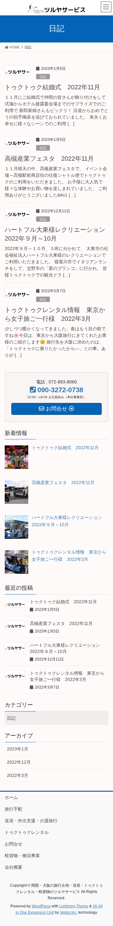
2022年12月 (19, 762)
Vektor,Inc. (68, 912)
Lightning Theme (73, 906)
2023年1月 (17, 748)
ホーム (11, 797)
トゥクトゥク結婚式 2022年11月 (52, 87)
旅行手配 (13, 809)
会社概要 (13, 867)
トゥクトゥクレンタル (27, 832)
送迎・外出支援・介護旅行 (31, 820)
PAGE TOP (104, 892)
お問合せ (13, 843)
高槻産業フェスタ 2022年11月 (49, 158)
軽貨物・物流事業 (22, 855)
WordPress (41, 906)
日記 (43, 77)
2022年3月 (17, 775)
